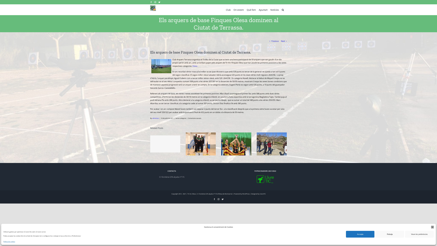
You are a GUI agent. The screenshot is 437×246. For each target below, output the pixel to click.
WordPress (246, 194)
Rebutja (390, 234)
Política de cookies (9, 242)
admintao (155, 118)
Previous (275, 41)
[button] (432, 227)
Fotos (195, 66)
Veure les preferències (419, 234)
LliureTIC (263, 194)
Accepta (360, 234)
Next (283, 41)
